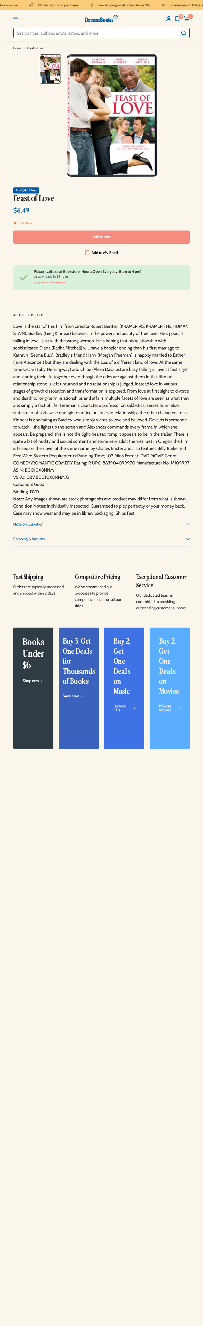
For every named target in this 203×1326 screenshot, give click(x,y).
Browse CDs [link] (119, 708)
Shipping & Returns (29, 539)
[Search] (183, 33)
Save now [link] (71, 696)
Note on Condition (28, 524)
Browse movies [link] (165, 708)
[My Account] (168, 18)
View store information (49, 282)
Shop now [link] (30, 681)
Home (17, 48)
